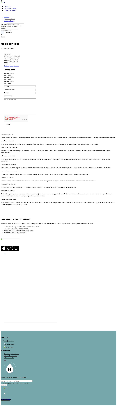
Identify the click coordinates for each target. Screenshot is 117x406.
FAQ (5, 360)
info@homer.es (9, 341)
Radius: (8, 32)
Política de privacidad (10, 356)
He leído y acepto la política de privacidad (16, 383)
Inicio (2, 48)
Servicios (8, 6)
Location (3, 28)
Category (4, 26)
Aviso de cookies (9, 358)
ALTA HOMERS (6, 400)
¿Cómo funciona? (10, 8)
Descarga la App (10, 10)
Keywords (4, 24)
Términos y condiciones (11, 354)
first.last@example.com (11, 66)
